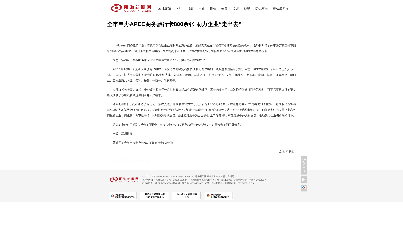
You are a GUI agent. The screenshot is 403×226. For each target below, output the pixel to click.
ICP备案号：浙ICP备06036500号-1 (159, 183)
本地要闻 (164, 9)
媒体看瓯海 (281, 9)
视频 (190, 9)
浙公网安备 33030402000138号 (193, 183)
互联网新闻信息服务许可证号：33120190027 (164, 180)
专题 (224, 9)
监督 (236, 9)
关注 (179, 9)
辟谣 (247, 9)
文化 (202, 9)
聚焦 (213, 9)
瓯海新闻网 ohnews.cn (135, 160)
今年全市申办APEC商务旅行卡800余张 (148, 142)
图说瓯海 (261, 9)
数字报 (304, 167)
